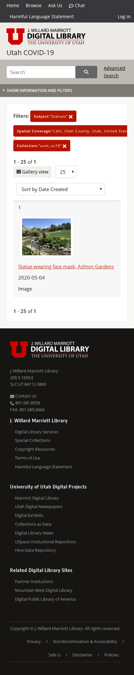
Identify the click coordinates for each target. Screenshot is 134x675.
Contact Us (25, 396)
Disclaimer (82, 655)
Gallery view (34, 172)
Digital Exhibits (29, 515)
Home (13, 5)
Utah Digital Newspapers (38, 506)
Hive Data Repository (35, 550)
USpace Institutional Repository (45, 542)
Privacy (34, 641)
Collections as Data (33, 524)
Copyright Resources (35, 449)
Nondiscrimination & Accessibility (85, 641)
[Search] (86, 72)
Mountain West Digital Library (44, 590)
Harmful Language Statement (42, 16)
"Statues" (51, 116)
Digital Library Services (36, 432)
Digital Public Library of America (45, 599)
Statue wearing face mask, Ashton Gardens (66, 266)
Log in (124, 16)
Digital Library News (34, 533)
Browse (34, 5)
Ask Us (55, 5)
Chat (79, 5)
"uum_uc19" (40, 145)
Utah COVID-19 (30, 52)
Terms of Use (27, 458)
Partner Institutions (34, 581)
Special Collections (32, 440)
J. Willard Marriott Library (34, 371)
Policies (111, 655)
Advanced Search (114, 71)
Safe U (54, 655)
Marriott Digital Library (37, 498)
